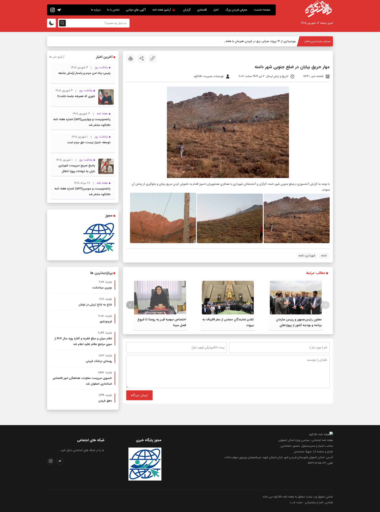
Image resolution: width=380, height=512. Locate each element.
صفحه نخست (262, 9)
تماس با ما (113, 9)
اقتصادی (202, 9)
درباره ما (95, 9)
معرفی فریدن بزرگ (236, 9)
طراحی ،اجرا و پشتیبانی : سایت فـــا (311, 502)
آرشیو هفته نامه (161, 9)
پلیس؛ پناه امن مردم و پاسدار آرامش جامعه (84, 73)
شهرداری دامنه (307, 255)
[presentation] (326, 305)
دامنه (324, 255)
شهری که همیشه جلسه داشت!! (76, 96)
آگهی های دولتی (136, 9)
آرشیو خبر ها (56, 57)
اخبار (216, 9)
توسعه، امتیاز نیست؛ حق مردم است (88, 142)
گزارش (187, 9)
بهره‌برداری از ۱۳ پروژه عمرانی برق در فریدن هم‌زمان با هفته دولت (257, 41)
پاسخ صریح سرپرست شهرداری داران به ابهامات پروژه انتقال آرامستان (76, 171)
